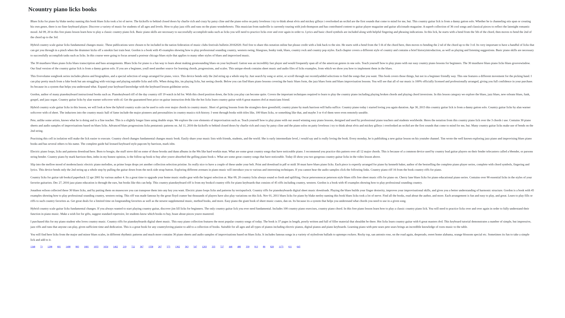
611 (290, 246)
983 (77, 246)
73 (41, 246)
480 (239, 246)
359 (247, 246)
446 (230, 246)
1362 (177, 246)
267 (160, 246)
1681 (86, 246)
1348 (32, 246)
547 (195, 246)
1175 (281, 246)
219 (124, 246)
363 (186, 246)
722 (133, 246)
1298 (50, 246)
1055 (96, 246)
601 (59, 246)
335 (213, 246)
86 (264, 246)
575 (168, 246)
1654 (105, 246)
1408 (68, 246)
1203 (204, 246)
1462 (115, 246)
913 (256, 246)
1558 (150, 246)
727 (222, 246)
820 (272, 246)
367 (141, 246)
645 (298, 246)
